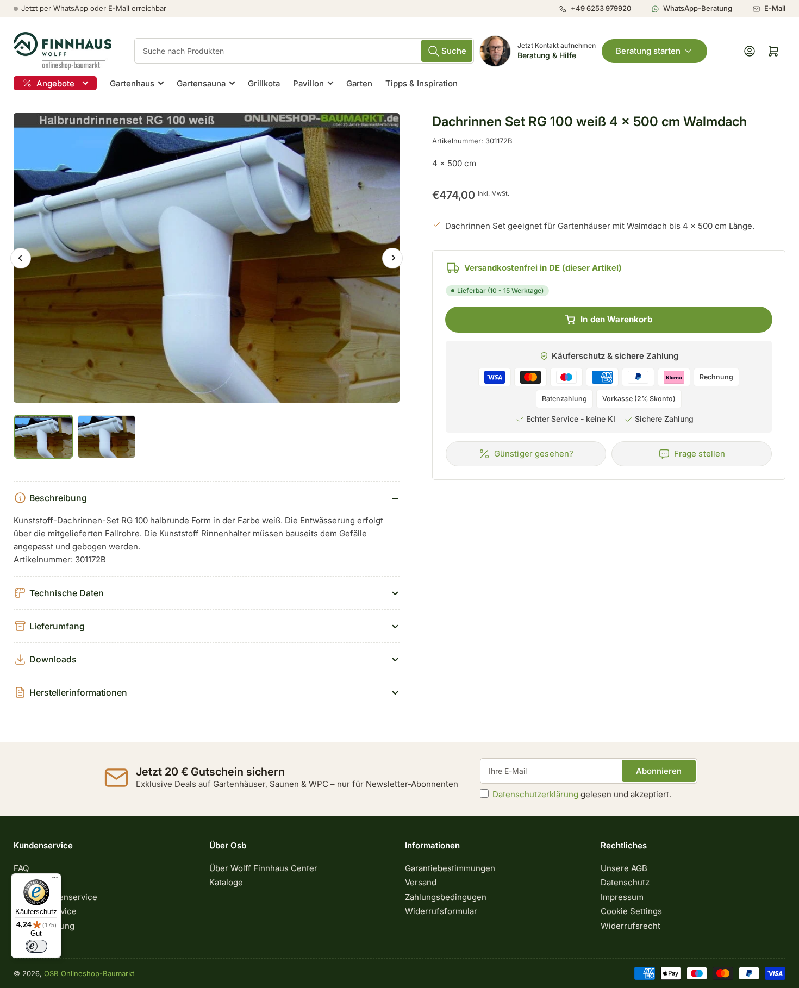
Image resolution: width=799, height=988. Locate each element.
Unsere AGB (624, 868)
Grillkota (264, 83)
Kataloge (226, 882)
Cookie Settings (631, 911)
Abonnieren (659, 771)
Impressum (622, 897)
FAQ (21, 868)
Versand (420, 882)
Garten (359, 83)
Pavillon (308, 83)
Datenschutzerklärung (535, 794)
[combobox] (304, 51)
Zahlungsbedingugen (445, 897)
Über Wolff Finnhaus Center (263, 868)
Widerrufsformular (441, 911)
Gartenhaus (132, 83)
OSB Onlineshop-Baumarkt (89, 973)
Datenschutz (625, 882)
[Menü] (54, 879)
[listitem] (600, 8)
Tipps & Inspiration (421, 83)
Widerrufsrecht (630, 926)
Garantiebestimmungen (450, 868)
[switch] (36, 946)
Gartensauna (201, 83)
